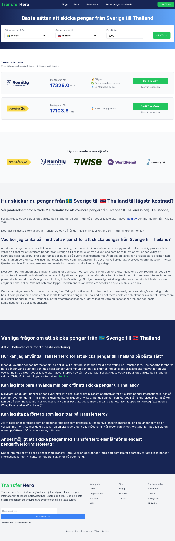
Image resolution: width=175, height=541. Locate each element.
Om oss (123, 498)
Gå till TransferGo (150, 106)
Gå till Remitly (150, 81)
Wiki (92, 503)
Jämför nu (166, 4)
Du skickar (111, 30)
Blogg (65, 4)
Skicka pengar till (64, 30)
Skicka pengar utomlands (118, 4)
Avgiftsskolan (96, 493)
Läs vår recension (150, 87)
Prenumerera (43, 516)
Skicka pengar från (14, 30)
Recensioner (92, 4)
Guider (77, 4)
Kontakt (123, 493)
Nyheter (94, 498)
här (62, 430)
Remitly (132, 218)
